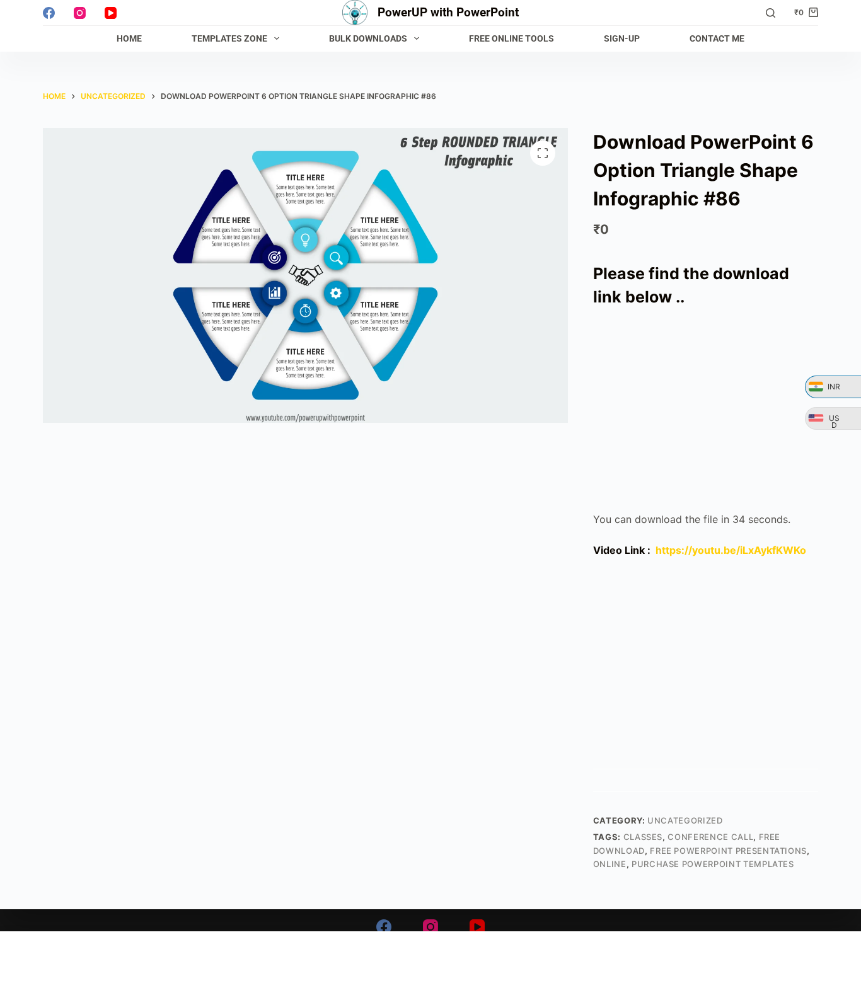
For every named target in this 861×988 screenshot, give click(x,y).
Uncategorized (684, 820)
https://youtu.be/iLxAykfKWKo (731, 550)
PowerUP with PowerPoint (448, 12)
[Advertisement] (705, 410)
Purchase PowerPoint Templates (713, 864)
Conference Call (710, 837)
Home (129, 38)
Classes (643, 837)
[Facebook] (49, 13)
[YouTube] (111, 13)
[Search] (770, 13)
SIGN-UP (622, 38)
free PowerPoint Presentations (728, 851)
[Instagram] (80, 13)
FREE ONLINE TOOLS (511, 38)
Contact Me (717, 38)
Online (610, 864)
